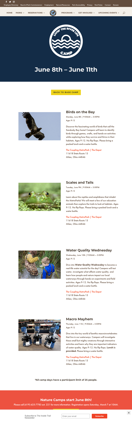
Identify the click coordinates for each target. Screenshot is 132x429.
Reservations (35, 13)
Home (9, 13)
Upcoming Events (107, 13)
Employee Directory (11, 5)
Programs (66, 13)
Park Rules (98, 5)
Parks (19, 13)
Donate (116, 5)
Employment (49, 5)
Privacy (89, 5)
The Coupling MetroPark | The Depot (83, 150)
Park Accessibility (78, 5)
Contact (108, 5)
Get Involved (85, 13)
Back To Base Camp (65, 92)
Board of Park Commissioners (31, 5)
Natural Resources (63, 5)
